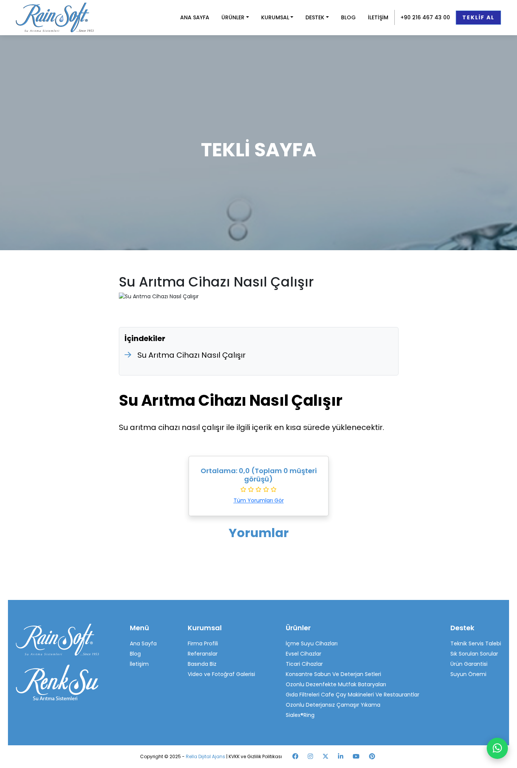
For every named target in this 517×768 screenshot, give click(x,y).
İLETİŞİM (378, 17)
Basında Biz (202, 664)
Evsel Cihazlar (303, 653)
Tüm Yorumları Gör (259, 501)
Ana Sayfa (143, 643)
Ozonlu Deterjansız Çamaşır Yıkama (333, 705)
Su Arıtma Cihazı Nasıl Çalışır (191, 355)
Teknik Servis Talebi (475, 643)
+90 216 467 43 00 (425, 17)
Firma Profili (203, 643)
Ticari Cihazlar (304, 664)
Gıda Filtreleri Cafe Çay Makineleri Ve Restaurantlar (352, 694)
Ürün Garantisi (468, 664)
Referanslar (203, 653)
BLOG (348, 17)
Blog (135, 653)
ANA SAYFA (194, 17)
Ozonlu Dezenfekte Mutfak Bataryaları (336, 684)
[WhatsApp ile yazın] (497, 748)
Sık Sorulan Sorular (474, 653)
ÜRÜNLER (232, 17)
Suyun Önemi (468, 674)
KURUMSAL (275, 17)
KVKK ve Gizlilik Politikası (255, 756)
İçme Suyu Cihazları (312, 643)
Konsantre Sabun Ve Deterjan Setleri (333, 674)
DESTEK (314, 17)
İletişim (139, 664)
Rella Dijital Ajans (206, 756)
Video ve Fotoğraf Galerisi (221, 674)
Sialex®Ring (300, 715)
